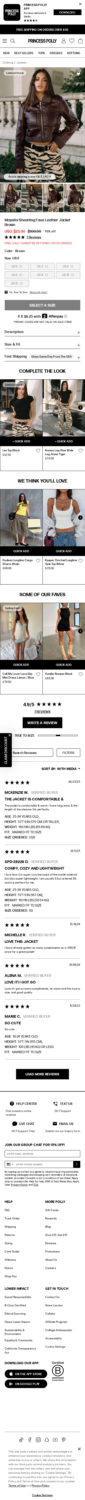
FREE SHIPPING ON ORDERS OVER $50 (43, 29)
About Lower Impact (17, 1322)
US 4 (66, 266)
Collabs (50, 1313)
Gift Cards (52, 1210)
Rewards (51, 1218)
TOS (35, 1184)
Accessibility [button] (53, 1338)
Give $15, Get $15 (56, 1235)
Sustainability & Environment (15, 1332)
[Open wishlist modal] (38, 451)
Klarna (9, 1268)
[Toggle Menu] (5, 41)
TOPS (41, 53)
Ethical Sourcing (15, 1313)
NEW (6, 53)
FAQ (7, 1210)
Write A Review (42, 722)
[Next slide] (80, 407)
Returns (10, 1235)
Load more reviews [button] (43, 1074)
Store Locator (54, 1305)
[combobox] (10, 1164)
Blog (48, 1226)
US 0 (14, 266)
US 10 (65, 275)
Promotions (52, 1251)
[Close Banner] (80, 4)
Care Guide (12, 1251)
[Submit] (76, 1164)
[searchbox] (29, 752)
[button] (80, 41)
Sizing (9, 1243)
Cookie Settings (55, 1346)
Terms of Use (17, 1485)
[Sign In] (64, 41)
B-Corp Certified (15, 1305)
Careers (50, 1268)
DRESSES (56, 53)
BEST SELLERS (24, 53)
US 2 (40, 266)
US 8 (40, 275)
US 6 (14, 275)
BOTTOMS (73, 53)
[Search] (13, 41)
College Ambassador (58, 1330)
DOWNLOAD (70, 12)
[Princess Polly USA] (42, 41)
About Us (51, 1259)
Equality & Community (19, 1340)
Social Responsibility (18, 1297)
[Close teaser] (10, 735)
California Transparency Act (20, 1350)
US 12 (14, 283)
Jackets (22, 62)
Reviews (50, 1243)
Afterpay (10, 1259)
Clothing (8, 62)
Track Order (12, 1218)
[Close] (79, 1449)
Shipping (10, 1226)
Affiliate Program (56, 1322)
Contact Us (52, 1297)
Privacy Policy (19, 1184)
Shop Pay (11, 1276)
